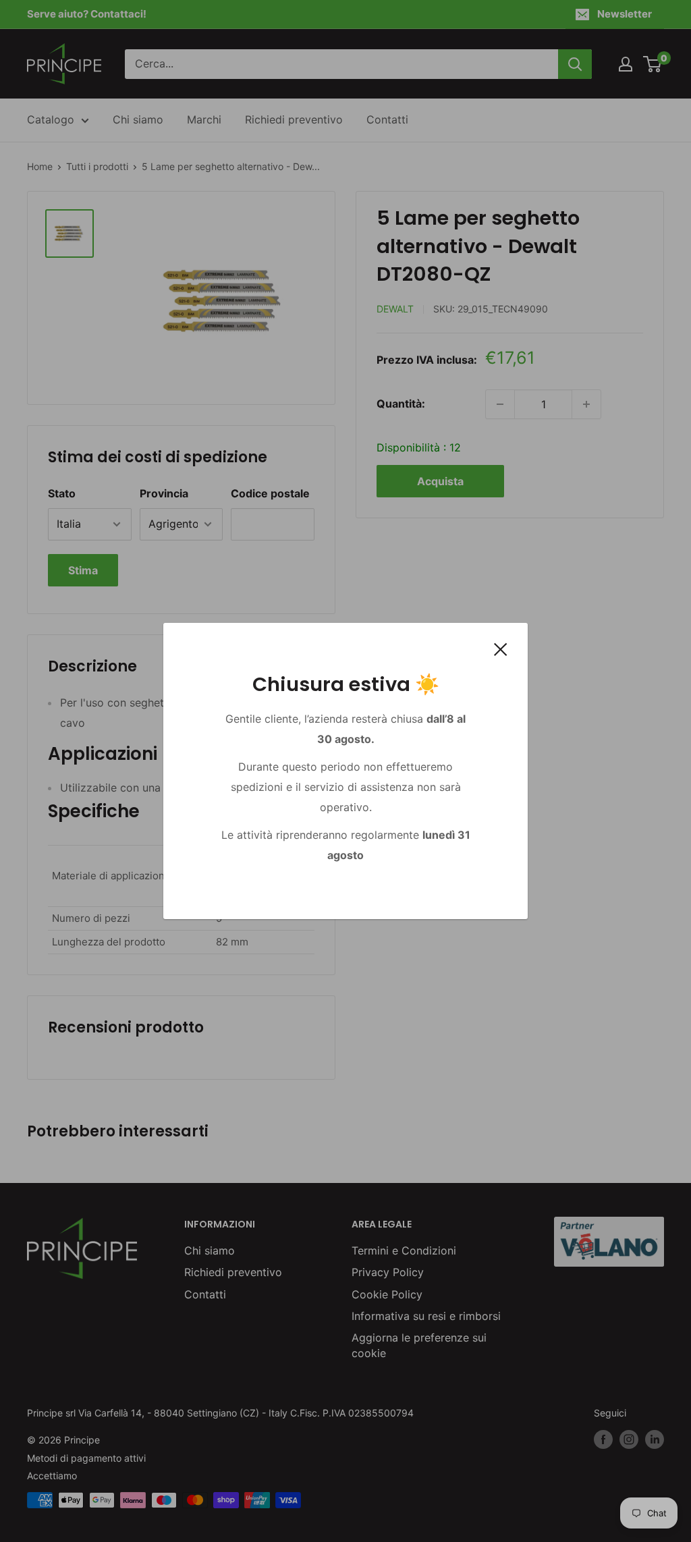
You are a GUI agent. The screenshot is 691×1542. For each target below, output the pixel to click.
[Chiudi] (500, 649)
